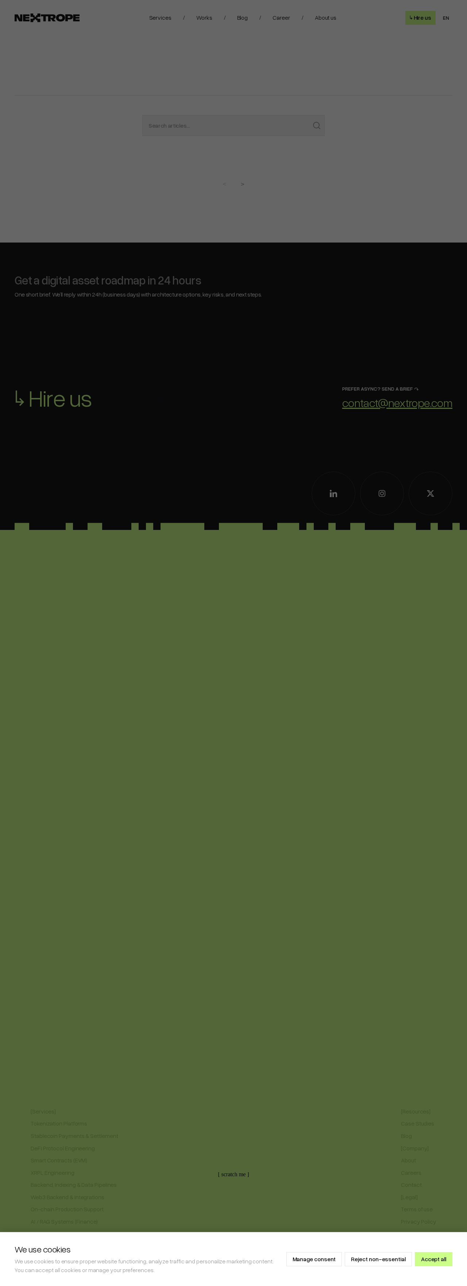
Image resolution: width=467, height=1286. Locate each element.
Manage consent (314, 1259)
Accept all (433, 1259)
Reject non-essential (378, 1259)
